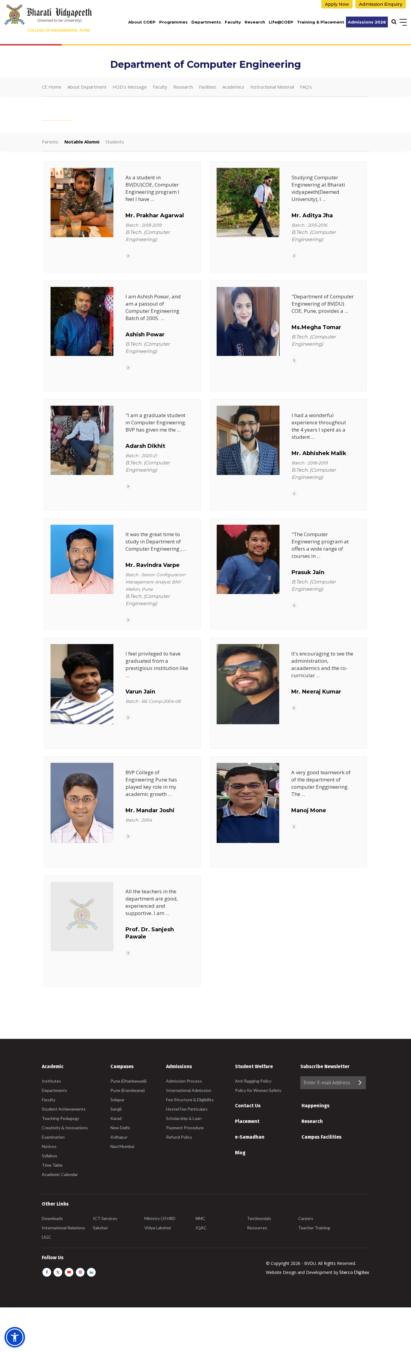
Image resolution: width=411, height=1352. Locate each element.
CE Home (51, 87)
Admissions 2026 (367, 22)
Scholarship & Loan (184, 1118)
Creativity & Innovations (65, 1127)
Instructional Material (272, 87)
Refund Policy (179, 1137)
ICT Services (105, 1218)
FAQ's (306, 87)
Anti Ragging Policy (253, 1080)
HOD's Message (130, 87)
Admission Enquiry (380, 4)
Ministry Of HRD (159, 1218)
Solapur (117, 1099)
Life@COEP (281, 22)
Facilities (207, 87)
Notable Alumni (81, 142)
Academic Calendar (60, 1174)
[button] (14, 1337)
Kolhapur (119, 1137)
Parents (50, 142)
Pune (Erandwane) (127, 1090)
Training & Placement (320, 22)
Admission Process (184, 1080)
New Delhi (120, 1127)
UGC (46, 1237)
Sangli (116, 1108)
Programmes (173, 22)
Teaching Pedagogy (60, 1118)
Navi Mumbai (122, 1146)
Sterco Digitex (354, 1272)
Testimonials (259, 1218)
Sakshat (100, 1227)
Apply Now (337, 4)
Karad (116, 1118)
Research (255, 22)
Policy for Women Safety (258, 1090)
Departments (206, 22)
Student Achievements (64, 1108)
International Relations (63, 1227)
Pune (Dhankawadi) (128, 1080)
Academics (233, 87)
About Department (87, 87)
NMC (200, 1218)
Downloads (52, 1218)
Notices (49, 1146)
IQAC (201, 1227)
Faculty (233, 22)
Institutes (51, 1080)
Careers (305, 1218)
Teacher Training (314, 1227)
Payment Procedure (185, 1127)
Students (114, 142)
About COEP (142, 22)
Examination (53, 1137)
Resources (257, 1227)
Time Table (52, 1165)
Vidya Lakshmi (157, 1227)
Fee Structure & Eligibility (190, 1099)
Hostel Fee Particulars (187, 1108)
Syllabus (49, 1155)
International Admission (188, 1090)
